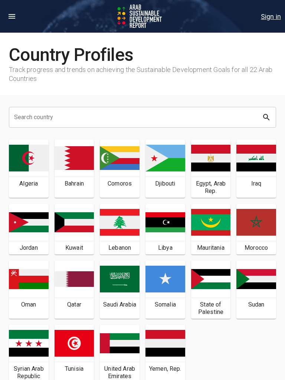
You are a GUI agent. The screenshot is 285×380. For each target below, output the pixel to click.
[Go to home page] (140, 16)
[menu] (12, 16)
